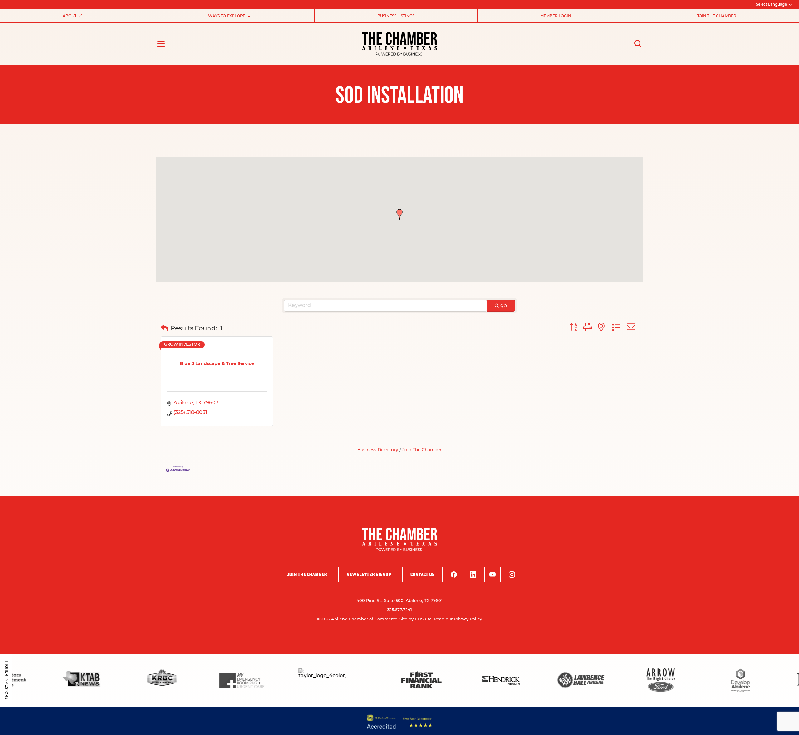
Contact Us (422, 574)
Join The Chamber (422, 450)
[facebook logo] (454, 574)
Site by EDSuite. (416, 619)
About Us (72, 16)
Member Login (555, 16)
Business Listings (395, 16)
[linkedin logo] (473, 574)
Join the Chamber (716, 16)
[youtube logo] (492, 574)
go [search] (503, 305)
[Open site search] (638, 44)
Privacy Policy (468, 619)
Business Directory (377, 450)
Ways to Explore (226, 16)
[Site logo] (399, 44)
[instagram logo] (512, 574)
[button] (399, 214)
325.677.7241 (399, 610)
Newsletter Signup (368, 574)
